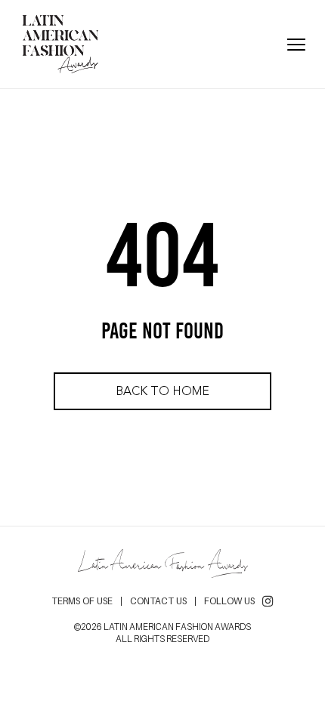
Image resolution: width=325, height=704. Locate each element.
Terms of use (82, 601)
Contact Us (158, 601)
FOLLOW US (229, 601)
